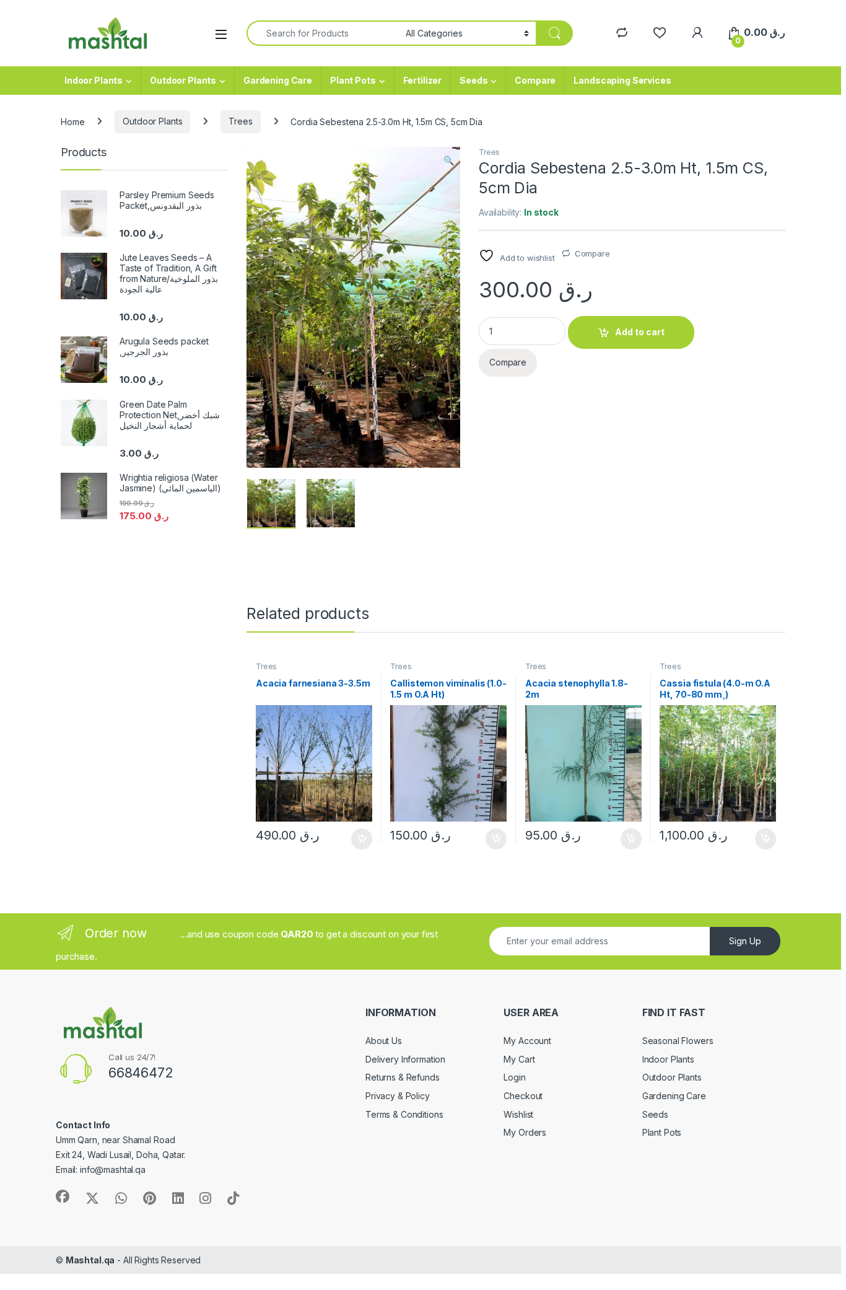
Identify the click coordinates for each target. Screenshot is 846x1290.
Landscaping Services (622, 80)
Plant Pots (353, 80)
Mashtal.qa (90, 1260)
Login (514, 1077)
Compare (535, 80)
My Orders (525, 1132)
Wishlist (518, 1114)
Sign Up (745, 941)
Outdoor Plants (183, 80)
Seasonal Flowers (677, 1040)
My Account (527, 1040)
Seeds (473, 80)
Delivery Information (405, 1059)
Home (72, 121)
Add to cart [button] (361, 838)
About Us (383, 1040)
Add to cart (640, 332)
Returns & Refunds (402, 1077)
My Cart (519, 1059)
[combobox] (322, 33)
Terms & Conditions (404, 1114)
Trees (240, 121)
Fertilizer (422, 80)
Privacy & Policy (397, 1095)
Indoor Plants (93, 80)
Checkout (523, 1095)
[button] (448, 160)
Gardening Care (277, 80)
